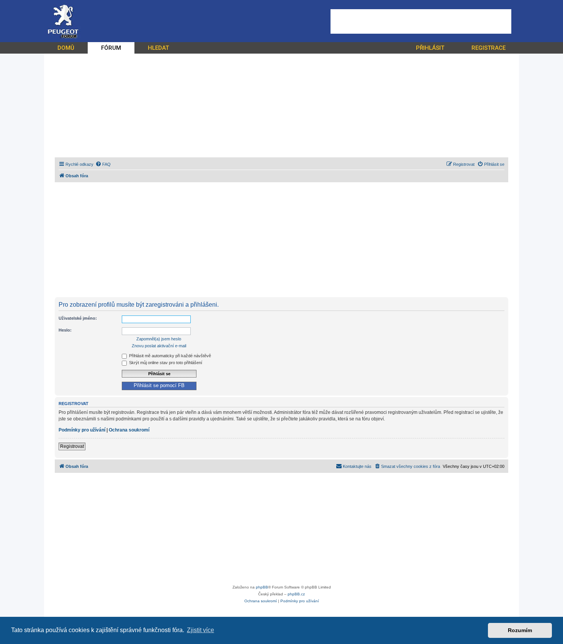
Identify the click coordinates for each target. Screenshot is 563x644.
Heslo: (65, 330)
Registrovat (72, 446)
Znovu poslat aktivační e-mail (159, 345)
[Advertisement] (421, 21)
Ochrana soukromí (129, 430)
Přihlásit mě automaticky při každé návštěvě (169, 355)
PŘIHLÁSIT (430, 47)
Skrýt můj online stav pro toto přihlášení (165, 362)
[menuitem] (103, 164)
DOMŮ (65, 47)
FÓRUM (111, 47)
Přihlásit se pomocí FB (159, 385)
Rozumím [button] (520, 630)
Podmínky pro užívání (82, 430)
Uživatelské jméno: (78, 318)
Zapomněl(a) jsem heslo (158, 339)
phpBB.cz (296, 594)
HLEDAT (158, 47)
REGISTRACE (488, 47)
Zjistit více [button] (200, 630)
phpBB (262, 587)
